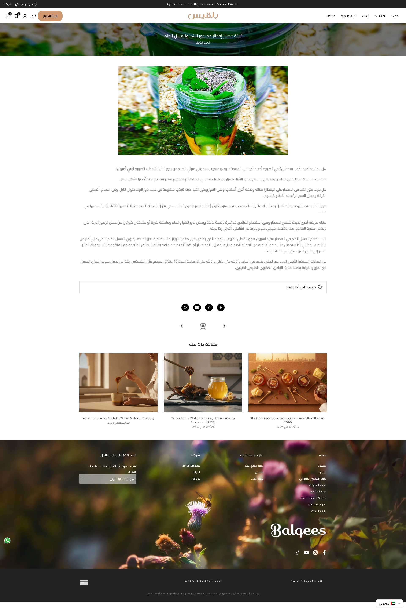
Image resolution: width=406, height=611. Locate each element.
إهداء (365, 16)
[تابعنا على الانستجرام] (315, 553)
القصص (259, 472)
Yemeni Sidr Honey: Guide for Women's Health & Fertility (118, 418)
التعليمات (322, 465)
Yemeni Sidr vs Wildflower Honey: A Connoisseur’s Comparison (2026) (203, 420)
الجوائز (197, 472)
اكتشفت (380, 16)
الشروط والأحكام (315, 581)
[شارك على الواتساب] (185, 307)
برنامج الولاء (257, 478)
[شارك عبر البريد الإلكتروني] (197, 307)
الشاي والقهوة (348, 16)
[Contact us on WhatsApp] (7, 540)
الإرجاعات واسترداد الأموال (313, 497)
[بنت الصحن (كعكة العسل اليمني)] (224, 326)
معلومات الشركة (191, 465)
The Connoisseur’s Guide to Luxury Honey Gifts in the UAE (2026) (288, 420)
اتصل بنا (323, 472)
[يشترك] (84, 479)
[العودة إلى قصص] (203, 326)
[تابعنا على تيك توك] (297, 553)
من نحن (331, 16)
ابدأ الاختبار (50, 16)
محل (395, 16)
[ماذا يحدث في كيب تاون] (181, 326)
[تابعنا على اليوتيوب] (306, 553)
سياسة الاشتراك (319, 510)
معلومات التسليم (318, 491)
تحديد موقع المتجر (24, 4)
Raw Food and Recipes (301, 287)
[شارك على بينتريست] (209, 307)
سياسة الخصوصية (318, 485)
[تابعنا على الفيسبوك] (324, 553)
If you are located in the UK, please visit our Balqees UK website (203, 4)
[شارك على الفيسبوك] (221, 307)
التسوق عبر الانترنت (317, 504)
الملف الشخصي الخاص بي (313, 478)
